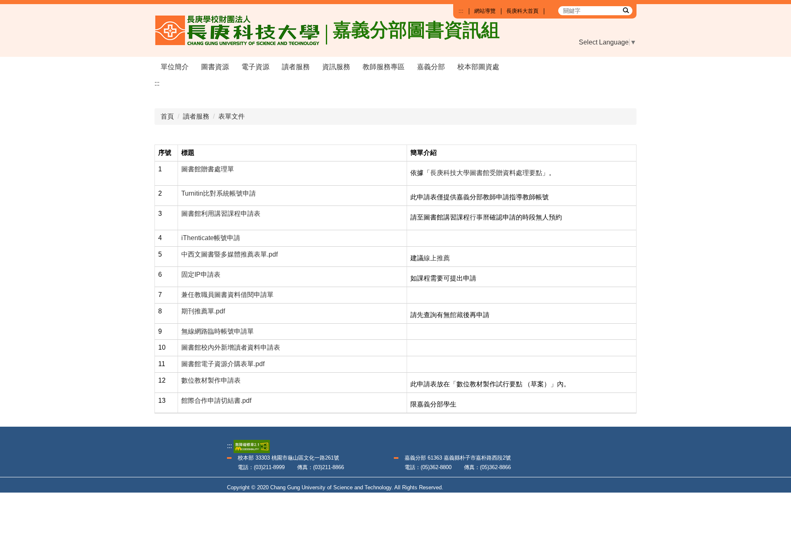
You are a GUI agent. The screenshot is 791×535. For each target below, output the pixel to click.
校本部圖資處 (478, 67)
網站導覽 (485, 11)
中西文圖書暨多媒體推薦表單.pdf (229, 254)
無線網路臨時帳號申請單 (217, 331)
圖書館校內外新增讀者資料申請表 (230, 347)
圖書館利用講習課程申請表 (220, 213)
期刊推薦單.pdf (203, 311)
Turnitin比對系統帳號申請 (218, 193)
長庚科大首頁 (522, 11)
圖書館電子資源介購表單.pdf (222, 363)
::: (461, 11)
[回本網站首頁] (241, 30)
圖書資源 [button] (215, 67)
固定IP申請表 (200, 274)
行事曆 (479, 217)
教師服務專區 (384, 67)
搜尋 (625, 10)
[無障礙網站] (252, 445)
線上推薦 (437, 258)
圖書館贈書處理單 (207, 169)
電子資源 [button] (255, 67)
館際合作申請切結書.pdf (216, 400)
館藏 (456, 314)
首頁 (167, 116)
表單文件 (231, 116)
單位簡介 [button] (175, 67)
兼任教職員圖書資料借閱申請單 (227, 294)
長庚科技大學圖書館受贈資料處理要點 (486, 172)
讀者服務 (196, 116)
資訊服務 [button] (336, 67)
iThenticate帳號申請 (210, 237)
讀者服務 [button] (296, 67)
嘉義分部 (431, 67)
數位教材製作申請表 (211, 380)
